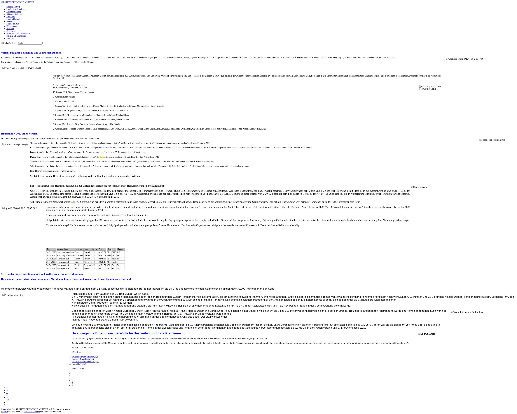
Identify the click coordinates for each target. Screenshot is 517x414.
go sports (10, 38)
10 (7, 400)
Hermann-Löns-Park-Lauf (83, 359)
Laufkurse (10, 16)
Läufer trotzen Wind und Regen (85, 361)
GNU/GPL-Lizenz (32, 412)
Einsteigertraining (13, 11)
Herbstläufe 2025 (79, 364)
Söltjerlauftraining (14, 14)
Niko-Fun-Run (12, 24)
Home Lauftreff (13, 7)
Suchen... (13, 43)
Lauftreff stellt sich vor (16, 9)
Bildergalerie (11, 26)
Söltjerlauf (10, 21)
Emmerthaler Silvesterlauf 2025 (85, 357)
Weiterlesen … (78, 352)
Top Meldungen (13, 19)
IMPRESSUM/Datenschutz (18, 33)
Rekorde (10, 28)
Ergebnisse (11, 31)
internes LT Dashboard (16, 36)
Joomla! (4, 412)
